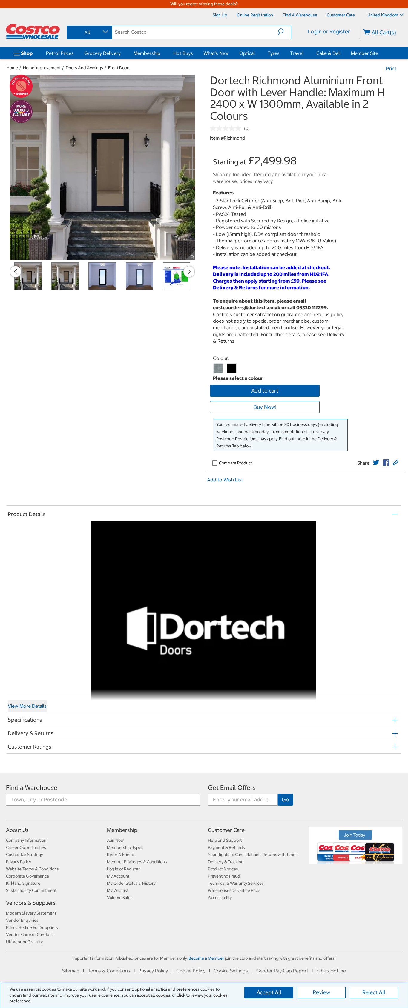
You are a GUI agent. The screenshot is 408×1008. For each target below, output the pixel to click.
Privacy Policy (18, 861)
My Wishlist (117, 890)
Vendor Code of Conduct (29, 934)
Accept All (269, 992)
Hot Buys (183, 53)
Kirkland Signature (23, 883)
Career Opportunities (26, 847)
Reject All (373, 992)
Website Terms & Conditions (32, 869)
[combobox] (89, 32)
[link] (376, 463)
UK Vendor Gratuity (24, 941)
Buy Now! (265, 407)
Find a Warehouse (31, 788)
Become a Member (206, 958)
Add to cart (264, 390)
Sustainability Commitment (31, 890)
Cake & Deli (328, 53)
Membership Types (125, 847)
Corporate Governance (27, 876)
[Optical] (256, 53)
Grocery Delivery (102, 53)
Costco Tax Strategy (24, 854)
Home (12, 67)
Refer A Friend (120, 854)
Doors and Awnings (84, 67)
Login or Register (329, 31)
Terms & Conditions (109, 971)
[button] (284, 32)
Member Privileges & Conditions (137, 861)
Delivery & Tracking (225, 861)
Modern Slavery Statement (31, 913)
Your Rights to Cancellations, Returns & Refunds (253, 854)
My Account (118, 876)
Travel (296, 53)
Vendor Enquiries (22, 920)
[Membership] (161, 53)
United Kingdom (382, 15)
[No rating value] (227, 128)
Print (391, 68)
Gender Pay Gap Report (282, 971)
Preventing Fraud (224, 876)
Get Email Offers (232, 788)
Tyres (274, 53)
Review (321, 992)
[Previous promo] (15, 271)
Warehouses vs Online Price (234, 890)
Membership (147, 53)
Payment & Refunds (226, 847)
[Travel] (304, 53)
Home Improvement (42, 67)
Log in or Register (123, 869)
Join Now (115, 840)
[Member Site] (379, 53)
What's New (216, 53)
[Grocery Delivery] (122, 53)
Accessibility (220, 897)
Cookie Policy (190, 971)
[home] (33, 31)
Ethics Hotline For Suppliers (32, 927)
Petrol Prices (60, 53)
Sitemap (70, 971)
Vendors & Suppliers (31, 902)
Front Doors (119, 67)
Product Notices (223, 869)
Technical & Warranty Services (236, 883)
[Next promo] (189, 271)
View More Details (27, 706)
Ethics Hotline (331, 971)
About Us (17, 830)
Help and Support (225, 840)
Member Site (364, 53)
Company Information (26, 840)
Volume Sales (120, 897)
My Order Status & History (131, 883)
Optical (247, 53)
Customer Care (226, 830)
